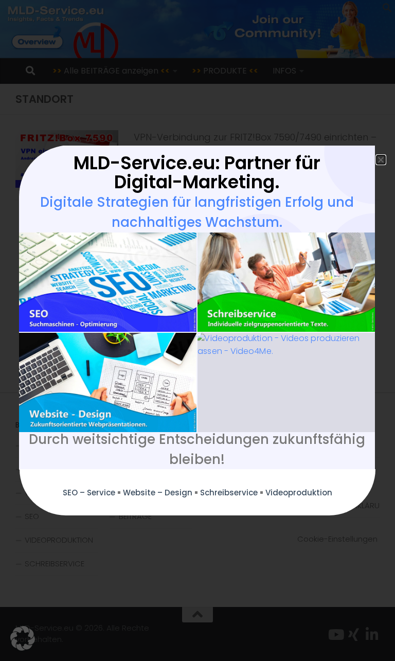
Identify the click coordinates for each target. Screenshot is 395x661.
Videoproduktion (298, 492)
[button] (22, 638)
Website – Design (157, 492)
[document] (197, 330)
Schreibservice (229, 492)
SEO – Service (89, 492)
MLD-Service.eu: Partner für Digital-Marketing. (197, 172)
